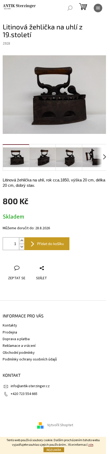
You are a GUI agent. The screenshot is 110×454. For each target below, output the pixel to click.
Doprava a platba (16, 339)
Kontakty (10, 325)
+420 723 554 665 (24, 394)
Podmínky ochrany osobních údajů (30, 359)
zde (90, 445)
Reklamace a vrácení (19, 345)
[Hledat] (70, 8)
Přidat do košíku (50, 243)
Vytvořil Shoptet (60, 425)
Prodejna (10, 332)
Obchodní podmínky (19, 352)
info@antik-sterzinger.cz (30, 386)
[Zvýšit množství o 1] (21, 241)
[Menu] (98, 8)
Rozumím (53, 450)
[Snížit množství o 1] (21, 247)
